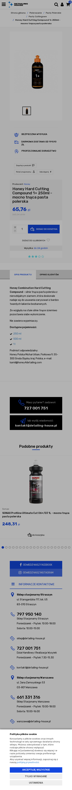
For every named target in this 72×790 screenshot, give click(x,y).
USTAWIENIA (36, 782)
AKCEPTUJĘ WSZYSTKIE (36, 769)
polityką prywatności (28, 762)
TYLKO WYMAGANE (36, 776)
